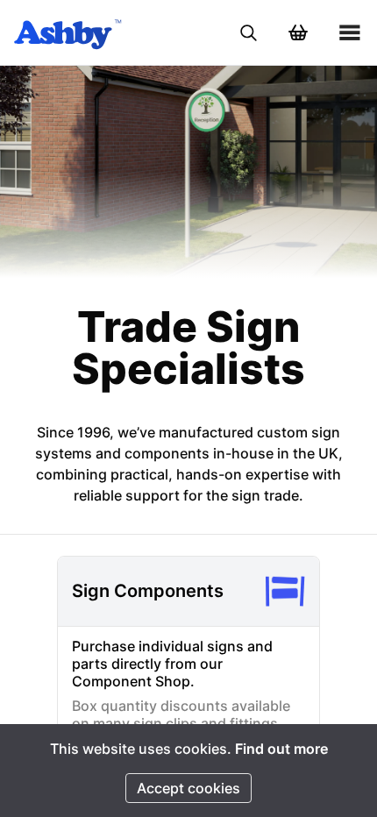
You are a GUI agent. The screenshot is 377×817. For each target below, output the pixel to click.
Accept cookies (188, 788)
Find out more (281, 748)
